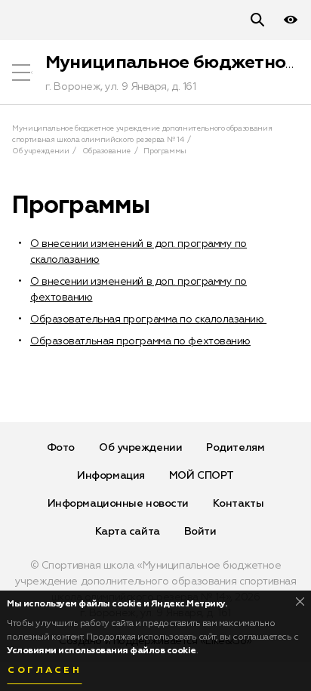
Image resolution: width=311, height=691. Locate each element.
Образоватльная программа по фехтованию (140, 341)
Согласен (45, 670)
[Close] (300, 601)
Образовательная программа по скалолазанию (148, 319)
